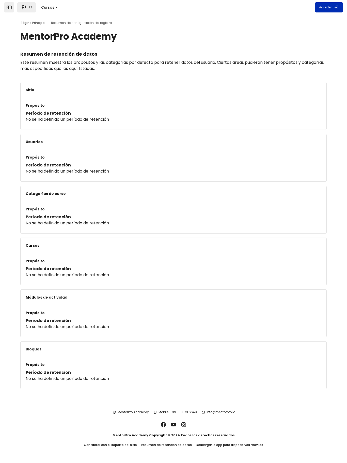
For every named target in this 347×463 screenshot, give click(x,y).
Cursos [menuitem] (47, 7)
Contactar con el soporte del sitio (110, 445)
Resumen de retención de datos (166, 445)
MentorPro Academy (133, 412)
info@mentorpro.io (221, 412)
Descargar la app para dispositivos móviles (229, 445)
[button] (26, 7)
